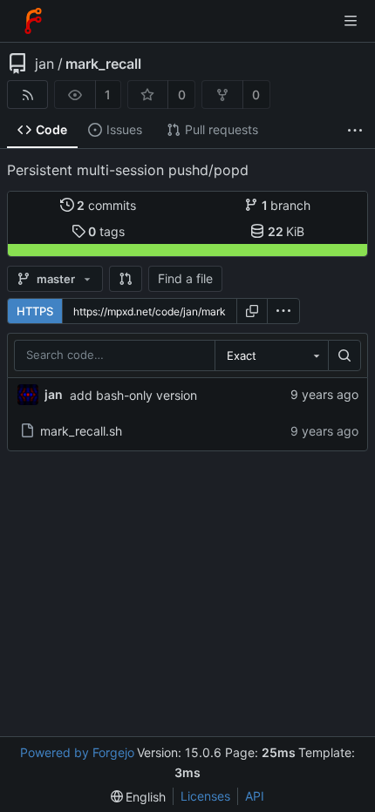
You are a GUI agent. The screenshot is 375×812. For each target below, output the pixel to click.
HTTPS (35, 311)
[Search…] (344, 355)
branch (286, 205)
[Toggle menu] (350, 21)
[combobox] (271, 355)
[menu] (283, 311)
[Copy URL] (252, 311)
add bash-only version (133, 395)
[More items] (355, 130)
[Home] (33, 21)
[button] (125, 279)
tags (106, 231)
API (254, 795)
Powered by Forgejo (77, 752)
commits (106, 205)
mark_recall (103, 63)
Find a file (185, 278)
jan (44, 63)
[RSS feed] (27, 94)
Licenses (205, 795)
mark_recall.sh (81, 430)
